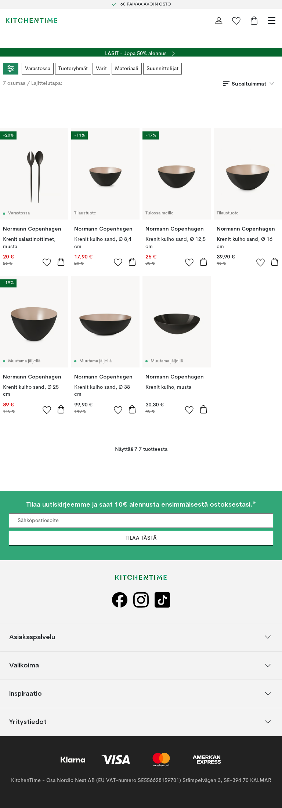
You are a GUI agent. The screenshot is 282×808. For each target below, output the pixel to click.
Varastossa (37, 68)
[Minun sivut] (219, 20)
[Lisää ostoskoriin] (61, 261)
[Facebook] (119, 600)
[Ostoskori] (254, 20)
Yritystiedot (28, 721)
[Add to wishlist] (47, 262)
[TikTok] (162, 600)
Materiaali (126, 68)
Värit (101, 68)
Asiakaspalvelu (32, 637)
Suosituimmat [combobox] (249, 83)
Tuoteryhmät (73, 68)
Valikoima (24, 665)
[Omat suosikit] (236, 20)
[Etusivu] (31, 20)
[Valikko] (272, 20)
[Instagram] (141, 600)
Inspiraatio (25, 693)
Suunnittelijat (162, 68)
